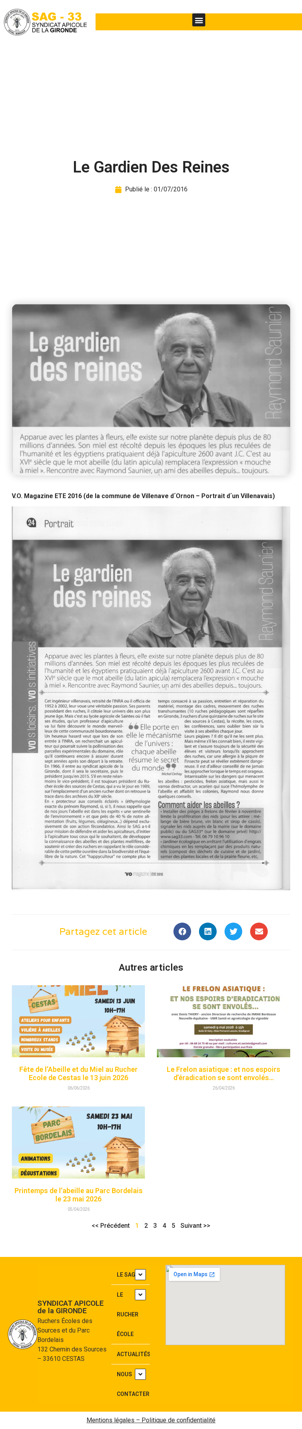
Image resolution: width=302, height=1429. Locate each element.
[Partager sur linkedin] (208, 931)
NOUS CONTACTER (133, 1384)
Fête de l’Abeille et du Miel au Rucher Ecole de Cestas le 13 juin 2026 (78, 1073)
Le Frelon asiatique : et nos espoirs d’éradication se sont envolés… (223, 1073)
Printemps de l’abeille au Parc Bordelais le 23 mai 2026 (79, 1194)
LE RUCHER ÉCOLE (127, 1314)
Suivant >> (195, 1225)
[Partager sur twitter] (233, 931)
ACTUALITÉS (133, 1354)
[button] (198, 19)
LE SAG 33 (130, 1274)
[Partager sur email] (259, 931)
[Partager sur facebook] (182, 931)
